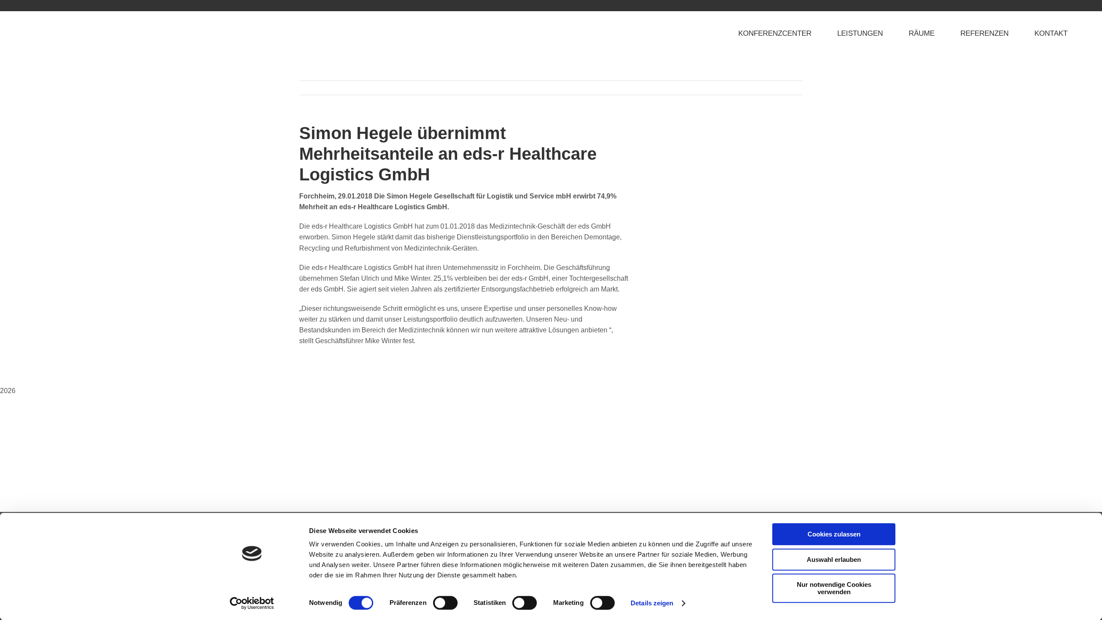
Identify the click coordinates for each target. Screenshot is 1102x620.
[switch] (445, 603)
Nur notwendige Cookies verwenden (834, 588)
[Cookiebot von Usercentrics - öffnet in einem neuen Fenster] (252, 603)
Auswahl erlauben (834, 559)
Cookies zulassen (834, 534)
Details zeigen (652, 603)
